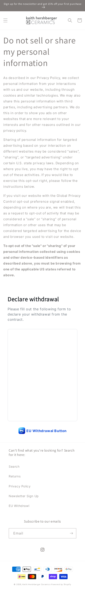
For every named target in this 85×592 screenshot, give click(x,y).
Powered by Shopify (61, 584)
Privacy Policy (20, 486)
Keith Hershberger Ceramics (36, 584)
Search (14, 466)
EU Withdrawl (19, 506)
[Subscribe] (71, 533)
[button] (5, 20)
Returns (14, 476)
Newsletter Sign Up (24, 496)
